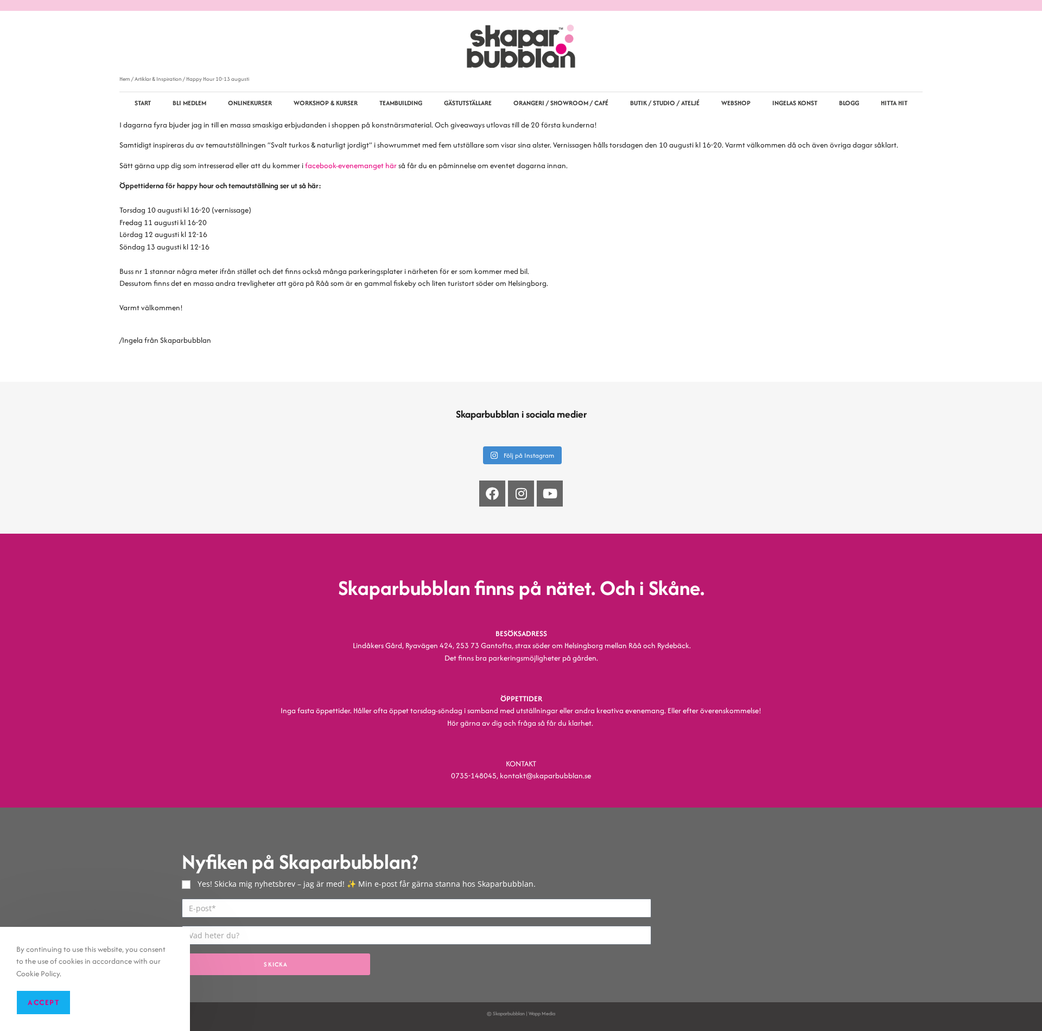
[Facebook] (492, 494)
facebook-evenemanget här (351, 165)
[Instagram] (521, 494)
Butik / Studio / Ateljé (665, 102)
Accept (43, 1002)
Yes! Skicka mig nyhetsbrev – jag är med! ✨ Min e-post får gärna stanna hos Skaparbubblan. (367, 884)
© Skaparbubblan (506, 1013)
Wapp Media (542, 1013)
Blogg (849, 102)
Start (143, 102)
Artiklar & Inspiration (158, 79)
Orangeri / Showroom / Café (560, 102)
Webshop (736, 102)
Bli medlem (189, 102)
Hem (124, 79)
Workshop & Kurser (326, 102)
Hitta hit (894, 102)
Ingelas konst (794, 102)
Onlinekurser (250, 102)
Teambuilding (400, 102)
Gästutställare (468, 102)
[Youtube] (550, 494)
